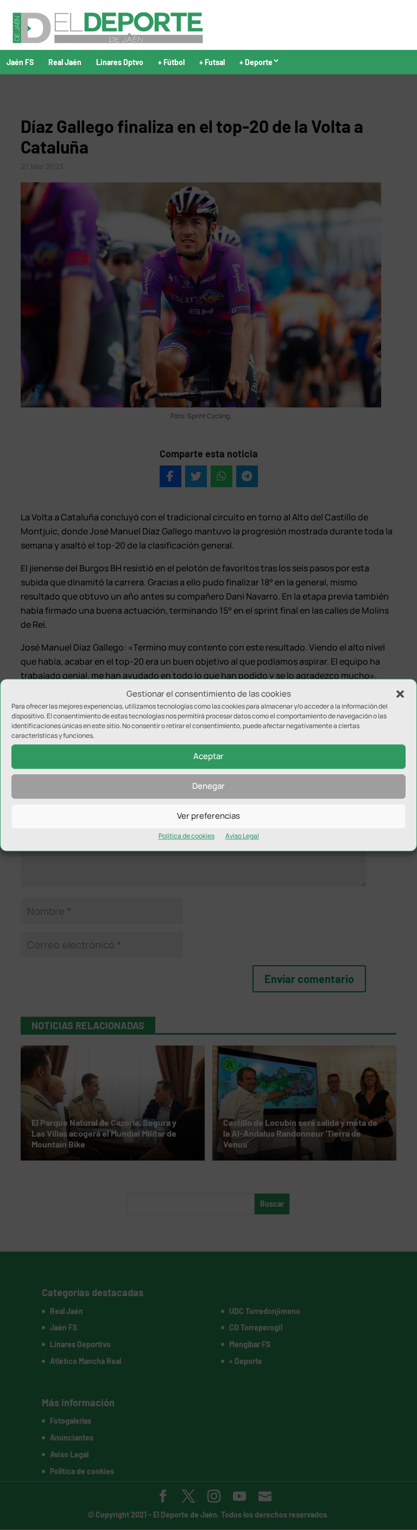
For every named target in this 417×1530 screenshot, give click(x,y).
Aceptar (208, 756)
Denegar (208, 786)
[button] (400, 693)
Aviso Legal (242, 835)
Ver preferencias (208, 816)
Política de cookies (186, 835)
